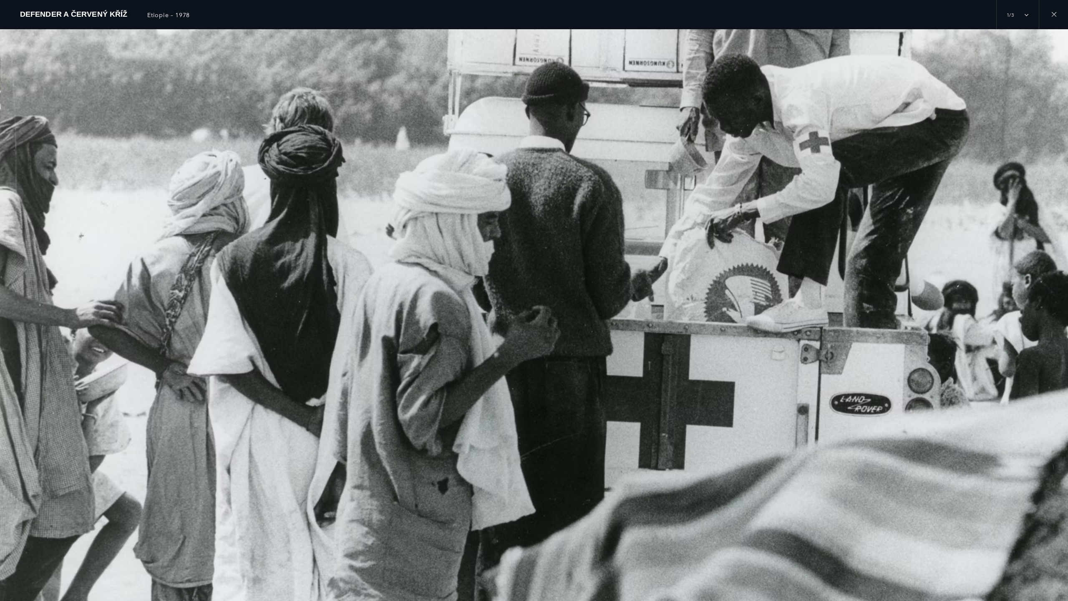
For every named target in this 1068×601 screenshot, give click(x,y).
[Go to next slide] (1059, 306)
